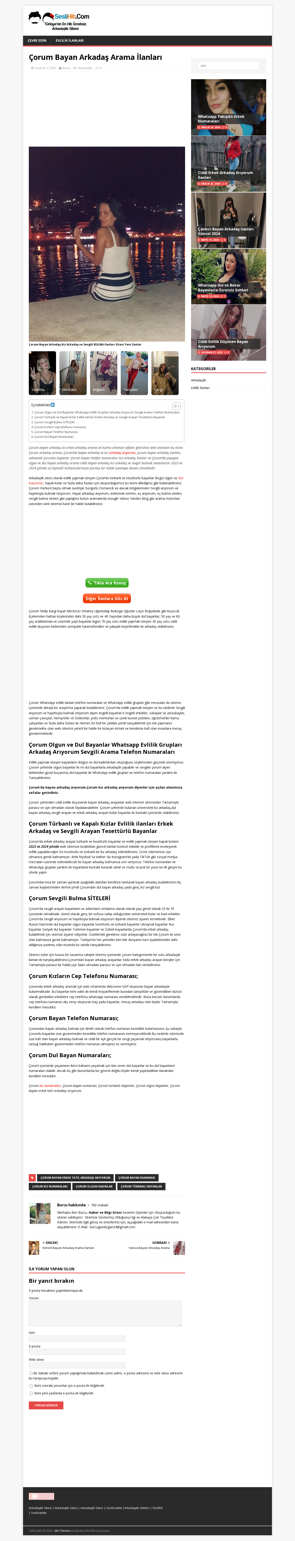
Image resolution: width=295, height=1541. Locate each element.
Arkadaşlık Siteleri (136, 1508)
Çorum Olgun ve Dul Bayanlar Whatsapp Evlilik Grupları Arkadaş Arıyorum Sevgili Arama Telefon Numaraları (107, 412)
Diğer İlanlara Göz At (107, 598)
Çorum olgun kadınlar (94, 1186)
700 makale (99, 1205)
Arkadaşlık (85, 68)
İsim (32, 1332)
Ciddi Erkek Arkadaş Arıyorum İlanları (225, 175)
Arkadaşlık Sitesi (40, 1508)
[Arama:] (229, 66)
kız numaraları (50, 1085)
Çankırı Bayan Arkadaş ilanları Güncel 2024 (226, 231)
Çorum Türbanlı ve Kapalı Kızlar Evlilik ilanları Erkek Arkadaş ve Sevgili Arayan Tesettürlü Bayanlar (99, 417)
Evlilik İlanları (70, 40)
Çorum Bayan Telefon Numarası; (56, 432)
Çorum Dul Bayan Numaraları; (54, 437)
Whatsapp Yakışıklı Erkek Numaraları (221, 119)
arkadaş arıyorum (122, 452)
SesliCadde (114, 1508)
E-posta (34, 1346)
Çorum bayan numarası (136, 1178)
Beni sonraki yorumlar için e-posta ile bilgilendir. (69, 1385)
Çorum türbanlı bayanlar (141, 1186)
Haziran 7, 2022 (45, 68)
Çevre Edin (37, 40)
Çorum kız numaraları (50, 1186)
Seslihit (157, 1508)
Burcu (66, 68)
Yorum (34, 1298)
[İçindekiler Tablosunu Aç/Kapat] (174, 406)
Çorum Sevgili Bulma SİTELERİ (54, 422)
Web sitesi (36, 1359)
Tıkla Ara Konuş (110, 583)
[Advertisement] (107, 108)
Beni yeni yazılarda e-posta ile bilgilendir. (64, 1393)
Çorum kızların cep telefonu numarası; (60, 427)
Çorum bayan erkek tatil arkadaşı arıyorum (75, 1178)
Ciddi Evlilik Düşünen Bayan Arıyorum (223, 344)
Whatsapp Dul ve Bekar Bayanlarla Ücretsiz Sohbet (223, 288)
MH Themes (62, 1531)
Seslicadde (39, 1513)
